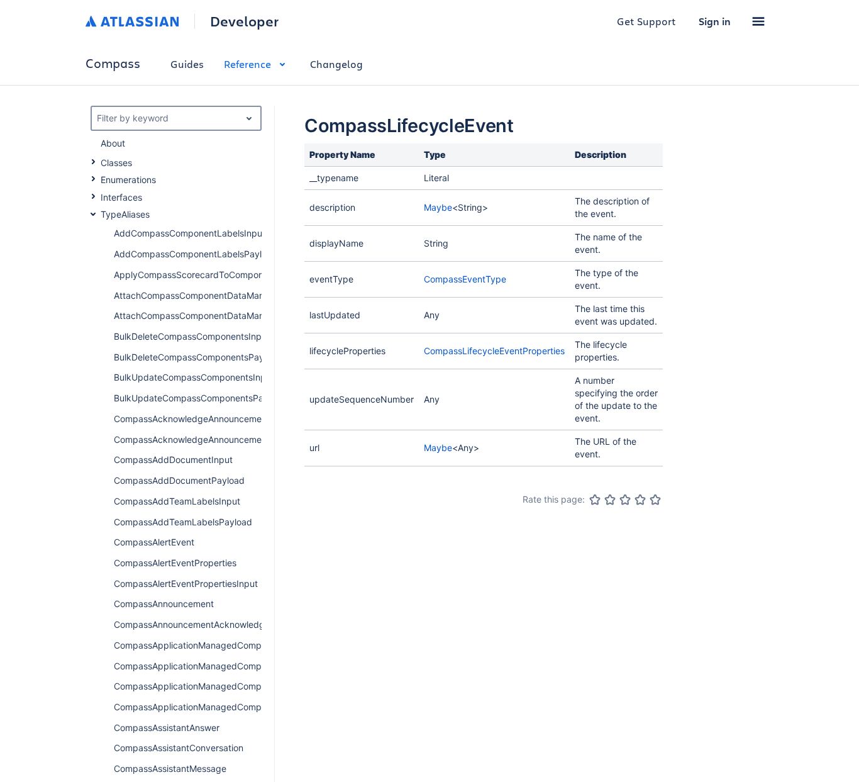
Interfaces (121, 197)
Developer (244, 21)
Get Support (646, 21)
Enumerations (128, 179)
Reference (247, 63)
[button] (758, 21)
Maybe (438, 207)
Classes (116, 162)
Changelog (336, 63)
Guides (187, 63)
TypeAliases (125, 214)
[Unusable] (594, 499)
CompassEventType (465, 279)
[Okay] (625, 499)
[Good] (640, 499)
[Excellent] (655, 499)
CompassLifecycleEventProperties (494, 350)
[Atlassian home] (132, 21)
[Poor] (610, 499)
